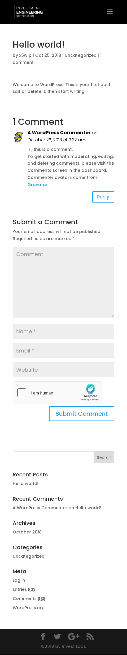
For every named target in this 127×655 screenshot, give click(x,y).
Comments (29, 598)
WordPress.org (29, 608)
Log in (19, 580)
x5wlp (25, 55)
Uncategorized (81, 55)
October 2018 (27, 532)
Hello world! (25, 483)
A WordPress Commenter (59, 132)
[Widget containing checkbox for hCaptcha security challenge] (57, 392)
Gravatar (37, 184)
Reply (103, 197)
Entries (24, 589)
